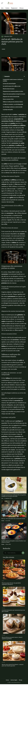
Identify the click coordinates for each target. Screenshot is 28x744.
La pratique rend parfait (8, 109)
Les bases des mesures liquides (9, 83)
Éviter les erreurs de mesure (8, 88)
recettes (12, 123)
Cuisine (3, 49)
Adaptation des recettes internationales (11, 96)
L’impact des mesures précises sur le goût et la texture (14, 94)
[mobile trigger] (2, 3)
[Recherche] (26, 3)
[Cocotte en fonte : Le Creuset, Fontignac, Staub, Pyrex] (10, 3)
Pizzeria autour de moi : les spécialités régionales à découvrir (11, 583)
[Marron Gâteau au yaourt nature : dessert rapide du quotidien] (14, 624)
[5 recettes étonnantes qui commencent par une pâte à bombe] (14, 596)
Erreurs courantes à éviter (8, 99)
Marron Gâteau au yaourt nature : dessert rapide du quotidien (12, 637)
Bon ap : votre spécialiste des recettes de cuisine (13, 518)
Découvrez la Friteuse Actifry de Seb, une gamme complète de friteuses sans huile (13, 495)
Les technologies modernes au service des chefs (12, 107)
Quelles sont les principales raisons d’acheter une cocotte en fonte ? (13, 541)
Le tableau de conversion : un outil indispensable (13, 104)
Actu (2, 498)
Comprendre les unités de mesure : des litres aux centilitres (13, 80)
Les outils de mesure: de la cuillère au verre (11, 86)
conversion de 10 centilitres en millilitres (13, 125)
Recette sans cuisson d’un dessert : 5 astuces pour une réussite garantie (12, 665)
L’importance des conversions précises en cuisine (13, 91)
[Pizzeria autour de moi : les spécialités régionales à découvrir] (14, 569)
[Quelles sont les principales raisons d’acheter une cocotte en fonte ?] (14, 531)
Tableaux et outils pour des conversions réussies (13, 101)
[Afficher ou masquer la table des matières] (17, 76)
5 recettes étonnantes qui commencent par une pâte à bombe (13, 610)
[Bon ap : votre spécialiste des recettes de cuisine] (14, 508)
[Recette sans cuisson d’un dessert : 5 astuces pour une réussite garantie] (14, 651)
